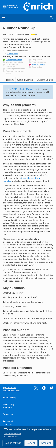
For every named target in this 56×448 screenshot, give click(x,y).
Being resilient (37, 67)
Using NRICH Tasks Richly (19, 89)
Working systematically (14, 62)
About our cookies (12, 433)
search (51, 17)
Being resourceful (38, 64)
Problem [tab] (9, 80)
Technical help (9, 397)
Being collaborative (39, 62)
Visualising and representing (16, 69)
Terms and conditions (8, 422)
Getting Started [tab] (25, 80)
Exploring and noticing (14, 60)
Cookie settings (12, 443)
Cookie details (11, 436)
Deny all (31, 443)
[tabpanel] (28, 231)
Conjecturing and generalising (12, 65)
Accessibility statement (8, 405)
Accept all (46, 443)
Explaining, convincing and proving (15, 72)
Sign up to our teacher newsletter (11, 389)
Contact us (8, 414)
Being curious (37, 60)
